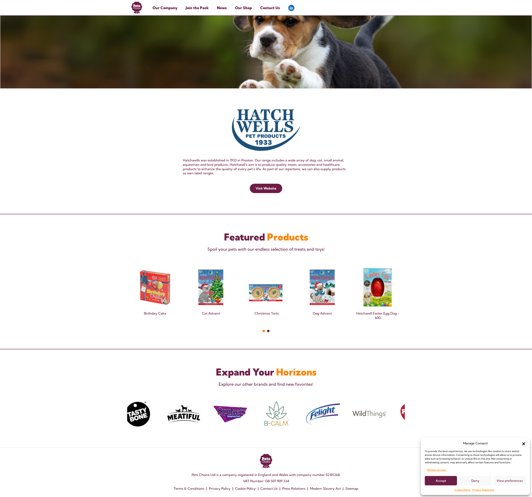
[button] (524, 443)
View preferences (509, 481)
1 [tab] (263, 331)
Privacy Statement (483, 489)
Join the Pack (197, 7)
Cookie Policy (462, 489)
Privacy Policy (219, 488)
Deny (475, 481)
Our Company (165, 7)
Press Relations (293, 488)
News (222, 7)
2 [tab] (268, 331)
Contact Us (270, 7)
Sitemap (351, 488)
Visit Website (266, 188)
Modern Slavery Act (325, 488)
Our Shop (243, 7)
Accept (441, 481)
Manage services (436, 469)
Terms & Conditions (189, 488)
